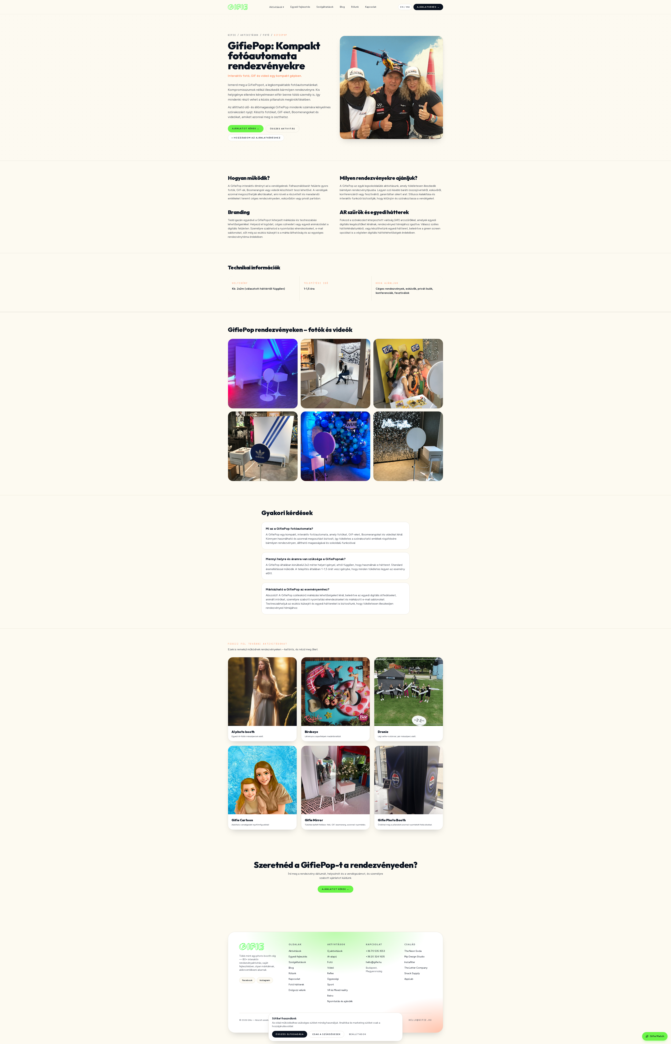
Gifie (232, 35)
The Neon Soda (413, 951)
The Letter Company (415, 967)
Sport (330, 984)
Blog (342, 6)
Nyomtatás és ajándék (340, 1001)
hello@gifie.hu (374, 962)
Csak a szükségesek (326, 1034)
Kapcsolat (370, 6)
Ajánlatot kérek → (245, 128)
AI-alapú (332, 956)
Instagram (265, 980)
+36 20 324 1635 (375, 956)
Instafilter (409, 962)
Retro (330, 995)
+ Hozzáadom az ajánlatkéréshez (256, 138)
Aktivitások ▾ (276, 7)
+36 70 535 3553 (375, 951)
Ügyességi (333, 978)
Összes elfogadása (290, 1034)
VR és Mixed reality (337, 990)
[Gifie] (238, 7)
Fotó (266, 35)
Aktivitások (249, 35)
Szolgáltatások (324, 6)
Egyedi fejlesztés (300, 6)
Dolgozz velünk (297, 990)
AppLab (408, 978)
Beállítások (357, 1034)
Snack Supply (412, 973)
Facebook (247, 980)
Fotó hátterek (296, 984)
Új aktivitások (334, 951)
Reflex (330, 973)
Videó (330, 967)
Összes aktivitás (282, 128)
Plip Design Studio (414, 956)
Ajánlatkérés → (428, 7)
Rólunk (355, 6)
